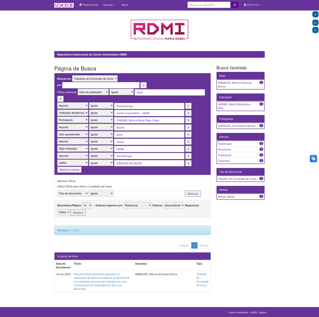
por (59, 85)
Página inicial (90, 4)
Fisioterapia (224, 143)
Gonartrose (224, 149)
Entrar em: (253, 4)
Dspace (263, 312)
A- (315, 30)
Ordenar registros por (109, 205)
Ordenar (157, 205)
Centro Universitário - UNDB (242, 312)
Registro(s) (192, 205)
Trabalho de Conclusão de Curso (202, 279)
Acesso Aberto (226, 196)
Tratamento (224, 155)
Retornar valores (69, 170)
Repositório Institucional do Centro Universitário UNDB (92, 54)
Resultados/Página (69, 205)
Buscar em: (64, 78)
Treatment (224, 161)
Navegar (108, 4)
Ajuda (124, 4)
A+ (315, 22)
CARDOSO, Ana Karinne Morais (236, 126)
